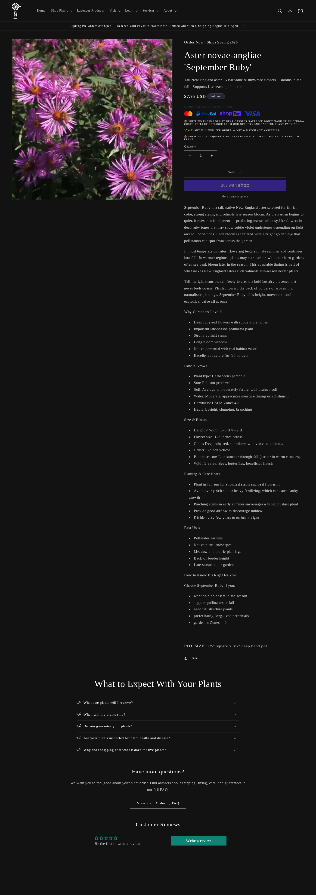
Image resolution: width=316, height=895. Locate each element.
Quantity (190, 146)
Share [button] (193, 658)
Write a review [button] (198, 841)
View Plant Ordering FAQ (158, 803)
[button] (61, 10)
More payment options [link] (235, 196)
